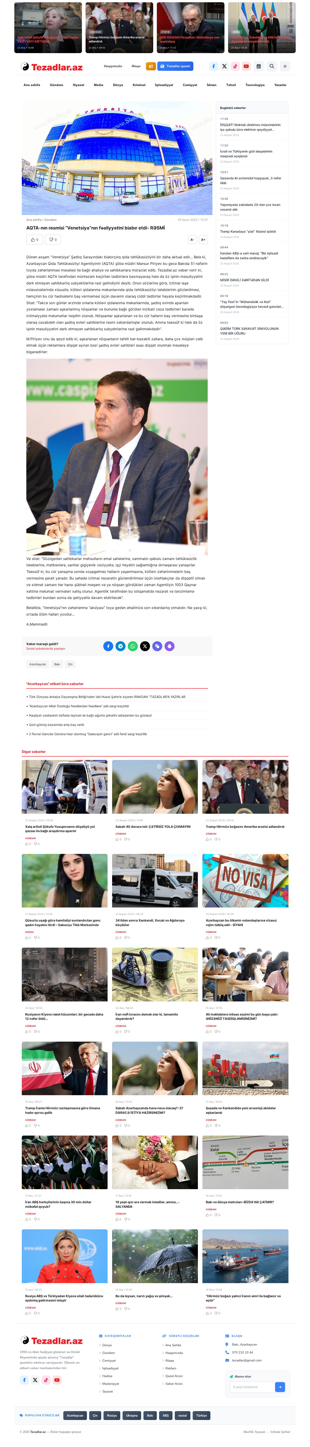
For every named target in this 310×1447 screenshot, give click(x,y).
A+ (203, 240)
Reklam (170, 1368)
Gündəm (56, 85)
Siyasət (78, 85)
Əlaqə (136, 66)
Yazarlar (280, 85)
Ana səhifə (32, 85)
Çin (70, 664)
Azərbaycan (38, 664)
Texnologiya (255, 85)
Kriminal (139, 85)
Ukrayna (132, 1415)
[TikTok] (235, 66)
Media (98, 85)
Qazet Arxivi (173, 1376)
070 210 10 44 (242, 1352)
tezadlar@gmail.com (247, 1360)
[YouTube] (246, 66)
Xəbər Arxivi (173, 1383)
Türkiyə (201, 1415)
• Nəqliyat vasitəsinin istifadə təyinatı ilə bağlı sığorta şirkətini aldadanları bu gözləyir (89, 715)
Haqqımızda (113, 66)
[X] (224, 66)
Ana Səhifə (173, 1345)
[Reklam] (151, 66)
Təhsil (231, 85)
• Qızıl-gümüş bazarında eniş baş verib (55, 725)
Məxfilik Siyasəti (254, 1432)
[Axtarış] (272, 66)
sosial (182, 1415)
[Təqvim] (258, 66)
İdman (212, 85)
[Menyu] (285, 66)
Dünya (118, 85)
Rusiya (112, 1415)
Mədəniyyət (110, 1383)
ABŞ (166, 1415)
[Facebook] (213, 66)
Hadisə (107, 1376)
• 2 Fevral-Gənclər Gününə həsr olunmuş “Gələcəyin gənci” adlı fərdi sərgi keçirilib (86, 734)
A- (192, 240)
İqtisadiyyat (164, 85)
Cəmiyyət (190, 85)
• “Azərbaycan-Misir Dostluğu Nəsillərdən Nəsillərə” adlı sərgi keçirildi (77, 706)
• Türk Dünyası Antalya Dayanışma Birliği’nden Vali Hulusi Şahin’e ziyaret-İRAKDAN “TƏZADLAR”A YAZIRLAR (105, 697)
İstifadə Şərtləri (280, 1432)
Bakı (57, 664)
